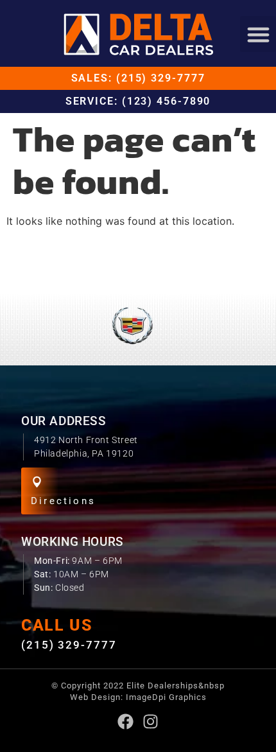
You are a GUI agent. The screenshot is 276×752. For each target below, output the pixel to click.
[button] (258, 34)
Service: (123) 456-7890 (138, 101)
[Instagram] (150, 721)
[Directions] (37, 482)
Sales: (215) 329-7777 (138, 78)
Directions (63, 501)
